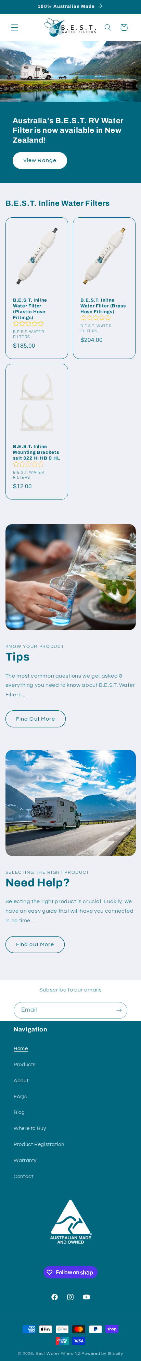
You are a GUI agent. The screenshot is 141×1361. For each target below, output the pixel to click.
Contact (23, 1176)
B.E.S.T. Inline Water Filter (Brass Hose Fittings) (103, 306)
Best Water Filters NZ (58, 1354)
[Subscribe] (119, 1010)
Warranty (25, 1160)
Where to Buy (30, 1128)
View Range (39, 160)
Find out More (35, 944)
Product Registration (39, 1144)
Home (21, 1048)
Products (25, 1064)
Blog (19, 1112)
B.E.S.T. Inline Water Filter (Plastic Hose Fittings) (30, 309)
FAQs (20, 1096)
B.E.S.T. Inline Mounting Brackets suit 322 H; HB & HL (36, 452)
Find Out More (35, 719)
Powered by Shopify (102, 1354)
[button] (14, 27)
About (21, 1080)
